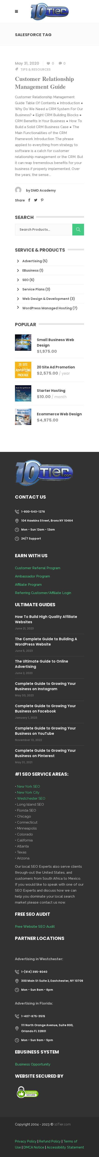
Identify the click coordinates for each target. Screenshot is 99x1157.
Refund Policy (50, 1141)
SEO (25, 280)
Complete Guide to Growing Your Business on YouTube (45, 731)
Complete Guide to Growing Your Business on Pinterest (45, 753)
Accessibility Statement (65, 1147)
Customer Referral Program (37, 568)
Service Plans (33, 289)
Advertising (32, 261)
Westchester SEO (31, 798)
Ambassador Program (32, 576)
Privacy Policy (26, 1141)
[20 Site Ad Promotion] (23, 370)
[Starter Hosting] (23, 393)
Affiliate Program (28, 585)
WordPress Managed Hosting (47, 308)
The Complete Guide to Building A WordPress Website (46, 642)
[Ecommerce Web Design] (23, 417)
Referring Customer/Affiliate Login (43, 593)
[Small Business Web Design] (23, 344)
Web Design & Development (45, 298)
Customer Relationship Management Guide (44, 82)
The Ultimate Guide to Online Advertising (41, 664)
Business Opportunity (32, 1064)
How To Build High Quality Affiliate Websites (46, 619)
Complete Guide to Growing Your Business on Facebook (45, 708)
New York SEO (28, 786)
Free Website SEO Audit (35, 926)
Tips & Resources (35, 69)
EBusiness (30, 270)
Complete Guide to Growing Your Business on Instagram (45, 686)
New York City (28, 792)
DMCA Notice (33, 1147)
